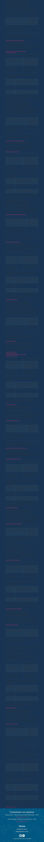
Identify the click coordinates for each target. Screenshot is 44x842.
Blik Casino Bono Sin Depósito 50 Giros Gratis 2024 (16, 354)
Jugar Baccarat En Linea (10, 806)
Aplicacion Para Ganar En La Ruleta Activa (14, 608)
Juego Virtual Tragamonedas (11, 299)
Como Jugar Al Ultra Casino (11, 404)
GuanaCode (29, 838)
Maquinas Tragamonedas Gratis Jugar (13, 560)
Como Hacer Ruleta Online (11, 52)
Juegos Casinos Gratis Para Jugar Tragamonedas (15, 140)
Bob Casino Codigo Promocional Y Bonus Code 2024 (16, 51)
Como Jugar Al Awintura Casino (12, 723)
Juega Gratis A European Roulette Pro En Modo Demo (16, 214)
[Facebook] (20, 835)
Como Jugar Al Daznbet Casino (12, 507)
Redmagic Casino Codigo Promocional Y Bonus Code (16, 448)
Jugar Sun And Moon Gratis (11, 707)
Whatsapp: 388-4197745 (22, 817)
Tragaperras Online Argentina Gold (12, 151)
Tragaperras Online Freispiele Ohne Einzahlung (15, 40)
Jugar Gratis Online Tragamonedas (12, 420)
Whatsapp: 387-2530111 (22, 821)
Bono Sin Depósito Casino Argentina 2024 (14, 523)
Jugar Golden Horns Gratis (11, 341)
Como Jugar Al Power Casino (11, 353)
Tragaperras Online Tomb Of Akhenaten (13, 458)
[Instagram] (23, 835)
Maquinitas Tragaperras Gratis (11, 355)
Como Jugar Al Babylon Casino (12, 624)
